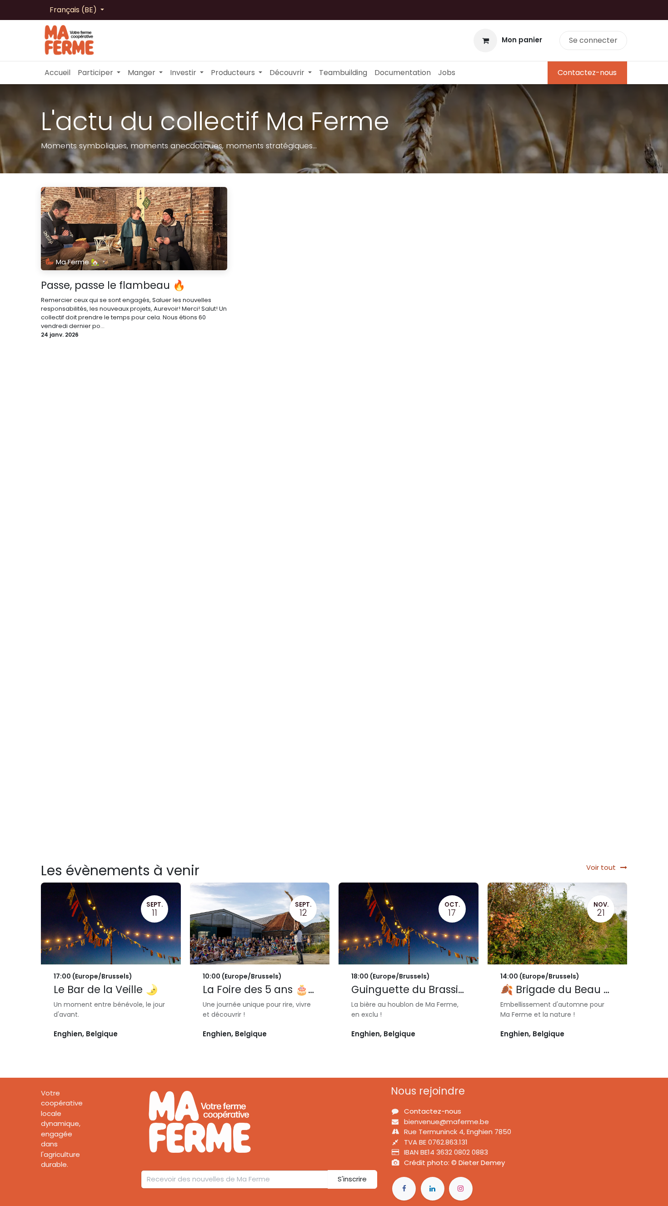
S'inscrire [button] (352, 1179)
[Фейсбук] (404, 1189)
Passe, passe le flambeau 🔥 (113, 285)
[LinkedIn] (432, 1189)
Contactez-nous (587, 72)
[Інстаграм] (461, 1189)
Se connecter (593, 40)
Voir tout (601, 867)
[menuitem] (57, 73)
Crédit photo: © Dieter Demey (454, 1162)
